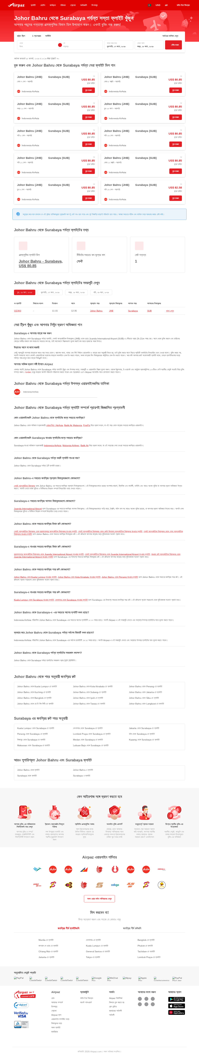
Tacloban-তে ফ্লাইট (146, 951)
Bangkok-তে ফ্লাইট (146, 940)
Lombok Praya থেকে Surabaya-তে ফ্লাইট (91, 734)
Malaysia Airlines (70, 445)
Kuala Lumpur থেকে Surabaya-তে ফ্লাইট (35, 728)
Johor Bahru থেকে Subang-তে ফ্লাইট (89, 692)
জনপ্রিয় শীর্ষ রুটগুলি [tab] (132, 928)
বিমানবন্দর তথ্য (56, 1023)
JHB (111, 311)
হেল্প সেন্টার (113, 1006)
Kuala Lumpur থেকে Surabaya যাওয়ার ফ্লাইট (34, 600)
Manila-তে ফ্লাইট (46, 940)
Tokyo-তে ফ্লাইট (93, 957)
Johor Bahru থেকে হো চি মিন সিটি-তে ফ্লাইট (35, 703)
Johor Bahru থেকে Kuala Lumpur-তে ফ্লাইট (37, 686)
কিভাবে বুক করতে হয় (116, 1002)
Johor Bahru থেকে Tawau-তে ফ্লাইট (89, 703)
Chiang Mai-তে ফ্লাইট (48, 951)
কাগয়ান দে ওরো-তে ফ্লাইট (48, 945)
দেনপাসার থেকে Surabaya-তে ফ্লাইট (87, 728)
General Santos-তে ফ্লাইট (98, 951)
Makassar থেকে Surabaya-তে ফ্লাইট (33, 745)
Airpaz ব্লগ (56, 1015)
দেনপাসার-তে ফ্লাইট (93, 940)
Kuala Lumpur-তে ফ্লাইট (97, 945)
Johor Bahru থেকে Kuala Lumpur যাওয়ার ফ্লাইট (35, 577)
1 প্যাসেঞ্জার (36, 36)
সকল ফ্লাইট (55, 1027)
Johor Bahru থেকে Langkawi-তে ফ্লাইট (146, 703)
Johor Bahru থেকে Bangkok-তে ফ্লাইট (34, 698)
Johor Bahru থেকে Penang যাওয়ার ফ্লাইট (120, 577)
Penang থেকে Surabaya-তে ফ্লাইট (32, 734)
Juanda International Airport (28, 508)
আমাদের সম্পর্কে (57, 1002)
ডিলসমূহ (54, 1006)
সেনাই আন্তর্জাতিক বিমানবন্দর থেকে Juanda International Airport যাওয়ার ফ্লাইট (117, 554)
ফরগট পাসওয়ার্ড (86, 1002)
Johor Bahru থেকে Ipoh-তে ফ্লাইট (88, 698)
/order (28, 372)
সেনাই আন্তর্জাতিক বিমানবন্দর (24, 486)
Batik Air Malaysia (73, 425)
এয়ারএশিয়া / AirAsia (54, 425)
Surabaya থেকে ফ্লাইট (27, 775)
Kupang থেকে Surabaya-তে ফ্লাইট (144, 739)
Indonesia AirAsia (52, 445)
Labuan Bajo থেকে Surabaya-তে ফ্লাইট (91, 745)
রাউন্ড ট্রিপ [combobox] (21, 36)
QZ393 (17, 311)
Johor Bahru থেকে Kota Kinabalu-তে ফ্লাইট (93, 686)
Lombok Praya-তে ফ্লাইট (149, 957)
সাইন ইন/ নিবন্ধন (86, 998)
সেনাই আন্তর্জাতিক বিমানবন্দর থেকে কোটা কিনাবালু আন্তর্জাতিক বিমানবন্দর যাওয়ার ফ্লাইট (110, 531)
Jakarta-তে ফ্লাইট (46, 957)
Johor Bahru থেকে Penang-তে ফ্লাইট (145, 686)
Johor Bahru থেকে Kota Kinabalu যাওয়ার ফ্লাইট (79, 577)
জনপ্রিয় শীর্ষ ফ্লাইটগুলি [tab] (68, 928)
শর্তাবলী (112, 1015)
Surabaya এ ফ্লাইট (81, 775)
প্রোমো (53, 1010)
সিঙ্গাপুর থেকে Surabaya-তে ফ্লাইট (31, 739)
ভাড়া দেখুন (170, 311)
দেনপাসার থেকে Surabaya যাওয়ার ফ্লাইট (71, 600)
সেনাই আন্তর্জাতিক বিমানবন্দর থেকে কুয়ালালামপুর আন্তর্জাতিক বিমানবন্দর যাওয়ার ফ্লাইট (45, 531)
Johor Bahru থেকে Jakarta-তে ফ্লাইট (145, 692)
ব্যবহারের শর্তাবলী (115, 1010)
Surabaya (133, 311)
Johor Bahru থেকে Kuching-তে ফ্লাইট (34, 692)
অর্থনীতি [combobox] (48, 36)
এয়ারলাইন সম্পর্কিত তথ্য (60, 1019)
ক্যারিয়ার (54, 1031)
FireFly (86, 425)
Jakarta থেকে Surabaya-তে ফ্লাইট (144, 728)
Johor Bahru (96, 311)
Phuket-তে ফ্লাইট (145, 945)
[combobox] (38, 46)
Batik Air (85, 445)
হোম (52, 998)
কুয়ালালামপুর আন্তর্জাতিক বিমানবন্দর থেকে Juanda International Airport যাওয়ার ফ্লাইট (49, 554)
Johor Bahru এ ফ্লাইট (83, 770)
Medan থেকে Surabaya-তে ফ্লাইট (88, 739)
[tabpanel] (99, 945)
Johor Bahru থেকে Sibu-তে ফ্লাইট (144, 698)
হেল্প (166, 5)
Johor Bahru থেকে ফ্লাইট (28, 770)
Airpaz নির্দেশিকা (116, 998)
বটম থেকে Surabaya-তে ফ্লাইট (142, 734)
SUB (149, 311)
